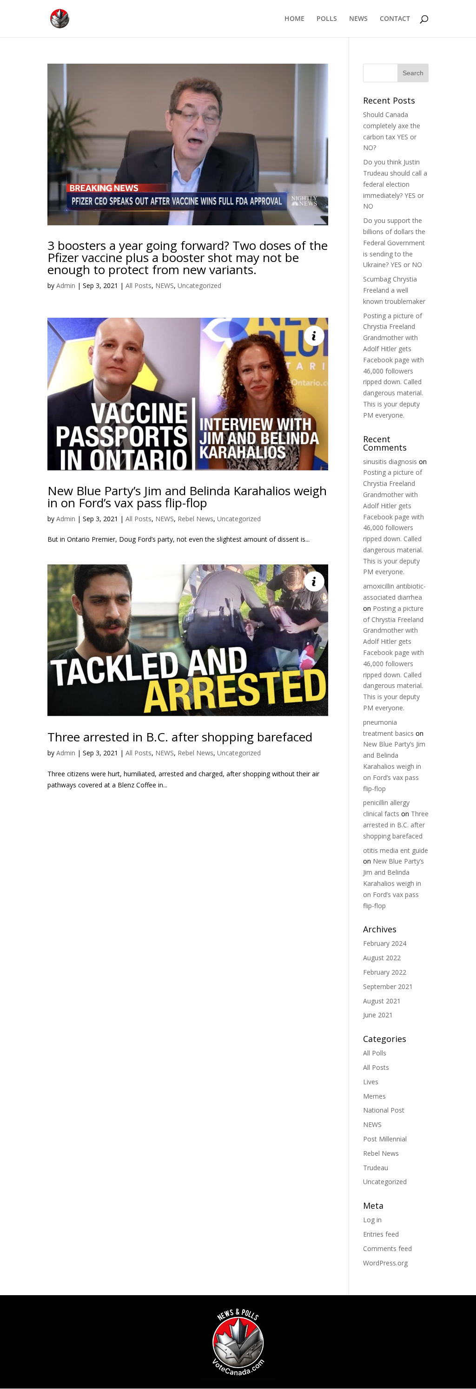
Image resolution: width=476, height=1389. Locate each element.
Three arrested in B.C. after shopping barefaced (179, 736)
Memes (374, 1096)
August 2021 (382, 1000)
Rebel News (195, 518)
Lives (370, 1081)
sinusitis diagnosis (390, 461)
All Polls (374, 1052)
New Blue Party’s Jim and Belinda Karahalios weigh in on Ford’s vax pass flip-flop (187, 496)
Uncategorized (199, 285)
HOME (294, 19)
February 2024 (384, 943)
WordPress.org (385, 1262)
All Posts (139, 285)
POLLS (327, 19)
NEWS (358, 19)
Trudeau (375, 1167)
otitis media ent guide (395, 850)
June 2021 (378, 1014)
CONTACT (395, 19)
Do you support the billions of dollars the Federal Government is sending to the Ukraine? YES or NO (394, 242)
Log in (372, 1219)
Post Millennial (385, 1138)
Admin (65, 285)
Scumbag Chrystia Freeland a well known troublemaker (394, 290)
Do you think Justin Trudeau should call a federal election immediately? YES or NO (395, 183)
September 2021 (388, 986)
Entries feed (381, 1234)
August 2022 (382, 957)
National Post (383, 1110)
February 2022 (384, 972)
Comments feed (387, 1248)
